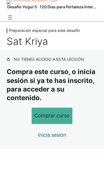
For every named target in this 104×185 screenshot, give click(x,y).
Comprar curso (52, 115)
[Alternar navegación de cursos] (10, 17)
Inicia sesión (52, 135)
